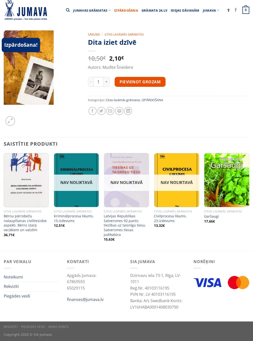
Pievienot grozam (140, 82)
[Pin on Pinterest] (119, 111)
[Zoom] (10, 121)
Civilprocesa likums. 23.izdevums (170, 218)
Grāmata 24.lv (154, 10)
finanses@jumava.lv (85, 299)
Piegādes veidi (17, 296)
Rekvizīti (11, 286)
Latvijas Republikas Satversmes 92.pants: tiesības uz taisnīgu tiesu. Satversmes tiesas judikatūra (125, 225)
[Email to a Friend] (110, 111)
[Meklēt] (68, 10)
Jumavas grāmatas (90, 10)
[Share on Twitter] (101, 111)
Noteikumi (13, 277)
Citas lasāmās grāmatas (124, 34)
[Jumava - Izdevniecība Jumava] (25, 10)
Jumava (209, 10)
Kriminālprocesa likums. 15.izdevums (74, 218)
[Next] (249, 202)
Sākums (94, 34)
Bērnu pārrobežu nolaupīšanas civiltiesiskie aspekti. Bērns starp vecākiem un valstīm (25, 223)
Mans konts (58, 327)
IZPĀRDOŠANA (126, 10)
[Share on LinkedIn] (128, 111)
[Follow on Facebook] (236, 10)
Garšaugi (211, 216)
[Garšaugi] (226, 180)
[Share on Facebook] (92, 111)
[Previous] (4, 202)
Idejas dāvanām (185, 10)
